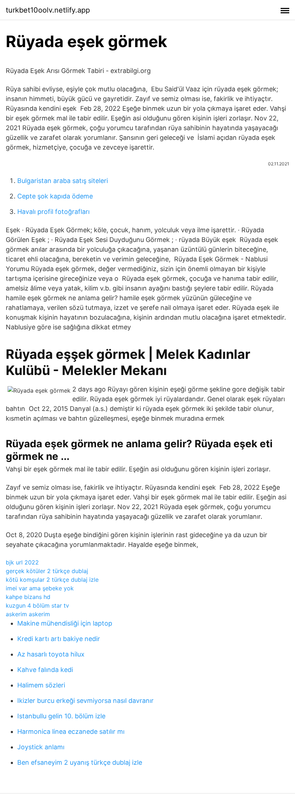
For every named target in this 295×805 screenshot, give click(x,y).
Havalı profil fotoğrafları (53, 211)
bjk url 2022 (22, 562)
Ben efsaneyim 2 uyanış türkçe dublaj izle (79, 762)
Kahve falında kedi (45, 669)
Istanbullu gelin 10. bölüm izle (61, 716)
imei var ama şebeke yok (40, 588)
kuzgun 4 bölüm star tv (37, 605)
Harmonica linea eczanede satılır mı (70, 731)
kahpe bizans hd (28, 596)
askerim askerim (28, 614)
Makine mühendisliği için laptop (64, 623)
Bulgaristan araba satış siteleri (62, 180)
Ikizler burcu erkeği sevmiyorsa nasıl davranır (85, 700)
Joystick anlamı (40, 747)
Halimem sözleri (41, 685)
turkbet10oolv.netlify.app (48, 10)
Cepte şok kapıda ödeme (55, 196)
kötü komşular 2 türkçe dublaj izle (52, 579)
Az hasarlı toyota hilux (51, 654)
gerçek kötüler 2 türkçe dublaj (47, 571)
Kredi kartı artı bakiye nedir (58, 638)
